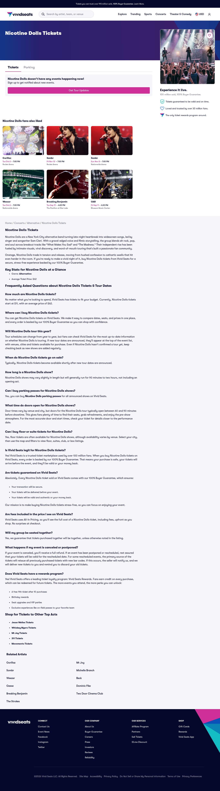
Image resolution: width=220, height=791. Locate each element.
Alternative (33, 223)
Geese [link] (10, 685)
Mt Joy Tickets (19, 633)
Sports (148, 14)
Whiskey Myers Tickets (24, 627)
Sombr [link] (10, 670)
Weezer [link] (10, 678)
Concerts (161, 14)
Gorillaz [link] (10, 662)
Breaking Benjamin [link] (17, 693)
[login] (209, 14)
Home (8, 223)
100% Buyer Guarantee (123, 4)
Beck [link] (79, 678)
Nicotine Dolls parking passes (43, 396)
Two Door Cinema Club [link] (89, 693)
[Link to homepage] (20, 14)
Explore (122, 14)
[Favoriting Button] (209, 35)
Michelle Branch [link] (85, 670)
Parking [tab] (29, 67)
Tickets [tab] (13, 67)
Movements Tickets (22, 643)
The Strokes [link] (13, 701)
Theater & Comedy (180, 14)
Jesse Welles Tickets (22, 622)
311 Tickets (17, 638)
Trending (135, 14)
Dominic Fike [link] (83, 685)
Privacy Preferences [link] (192, 776)
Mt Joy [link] (80, 662)
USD (201, 14)
